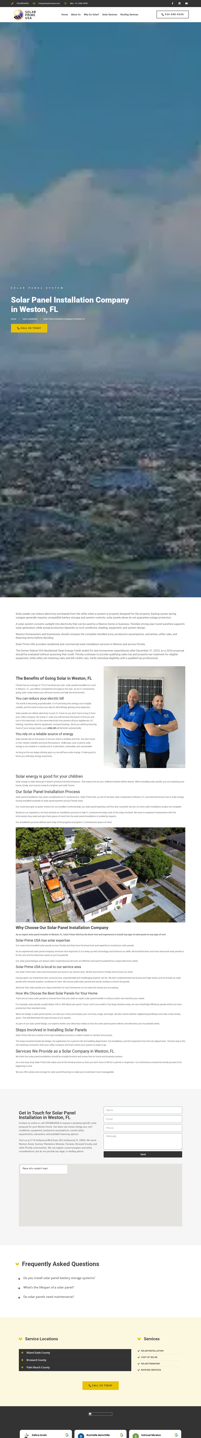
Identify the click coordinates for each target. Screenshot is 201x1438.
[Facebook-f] (172, 3)
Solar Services (109, 14)
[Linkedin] (179, 3)
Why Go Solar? (91, 14)
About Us (76, 14)
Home (64, 14)
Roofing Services (129, 14)
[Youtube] (186, 3)
